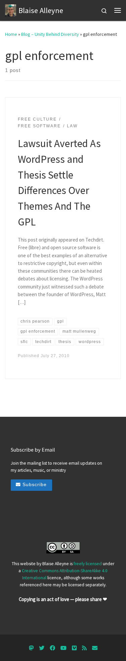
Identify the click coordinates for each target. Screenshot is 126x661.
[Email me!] (94, 648)
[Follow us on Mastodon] (31, 648)
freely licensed (88, 564)
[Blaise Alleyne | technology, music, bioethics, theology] (10, 9)
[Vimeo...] (74, 648)
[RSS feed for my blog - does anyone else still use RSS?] (84, 648)
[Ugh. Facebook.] (52, 648)
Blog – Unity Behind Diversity (50, 34)
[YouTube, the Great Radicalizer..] (63, 648)
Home (11, 34)
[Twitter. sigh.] (41, 648)
